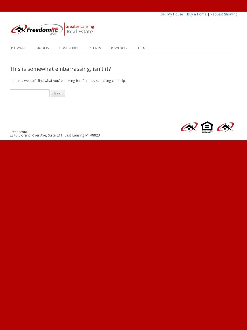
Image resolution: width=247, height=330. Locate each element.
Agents (142, 48)
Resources (119, 48)
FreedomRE (18, 48)
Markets (42, 48)
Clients (95, 48)
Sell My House (172, 14)
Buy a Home (196, 14)
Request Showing (223, 14)
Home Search (69, 48)
